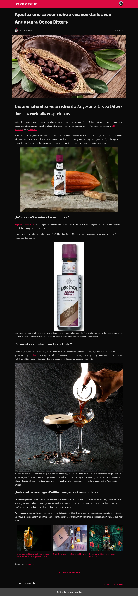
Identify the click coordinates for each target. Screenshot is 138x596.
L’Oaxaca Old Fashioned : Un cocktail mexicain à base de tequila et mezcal (33, 555)
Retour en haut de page (113, 584)
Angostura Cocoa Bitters (25, 224)
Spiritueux (30, 564)
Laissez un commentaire (69, 572)
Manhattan (32, 129)
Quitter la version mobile (69, 592)
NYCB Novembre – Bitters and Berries (69, 553)
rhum (34, 355)
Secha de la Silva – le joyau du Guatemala (102, 555)
